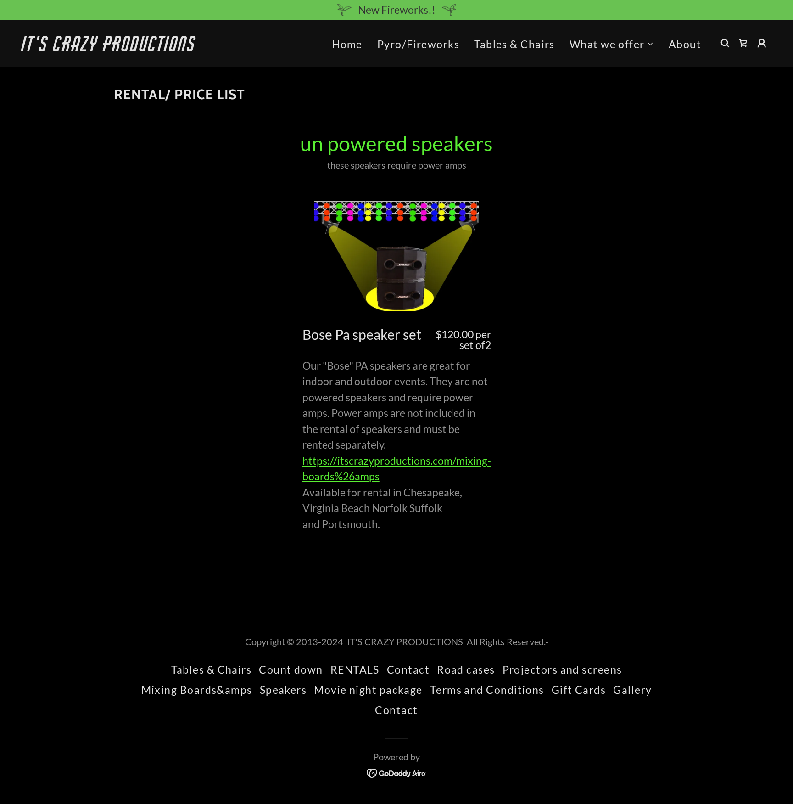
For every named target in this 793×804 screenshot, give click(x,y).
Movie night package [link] (368, 689)
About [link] (685, 44)
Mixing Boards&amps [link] (196, 689)
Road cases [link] (466, 669)
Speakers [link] (283, 689)
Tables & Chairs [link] (514, 44)
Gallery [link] (632, 689)
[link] (127, 47)
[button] (612, 44)
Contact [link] (408, 669)
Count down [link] (291, 669)
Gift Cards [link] (579, 689)
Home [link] (347, 44)
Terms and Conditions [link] (487, 689)
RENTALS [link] (355, 669)
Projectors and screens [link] (562, 669)
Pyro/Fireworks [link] (418, 44)
